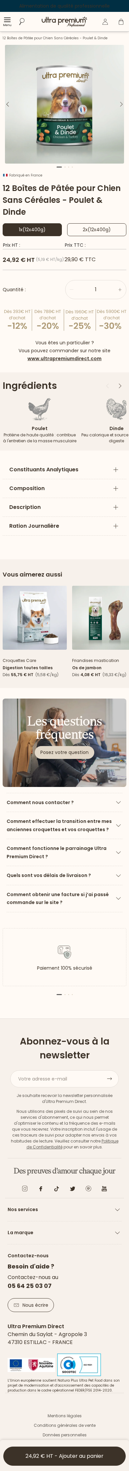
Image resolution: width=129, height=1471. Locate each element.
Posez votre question (64, 752)
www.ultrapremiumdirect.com (64, 358)
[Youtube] (104, 1190)
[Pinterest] (88, 1190)
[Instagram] (24, 1190)
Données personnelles (65, 1435)
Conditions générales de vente (65, 1425)
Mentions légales (65, 1416)
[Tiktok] (56, 1190)
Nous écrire (35, 1305)
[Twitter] (72, 1190)
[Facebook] (40, 1190)
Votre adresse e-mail (42, 1079)
